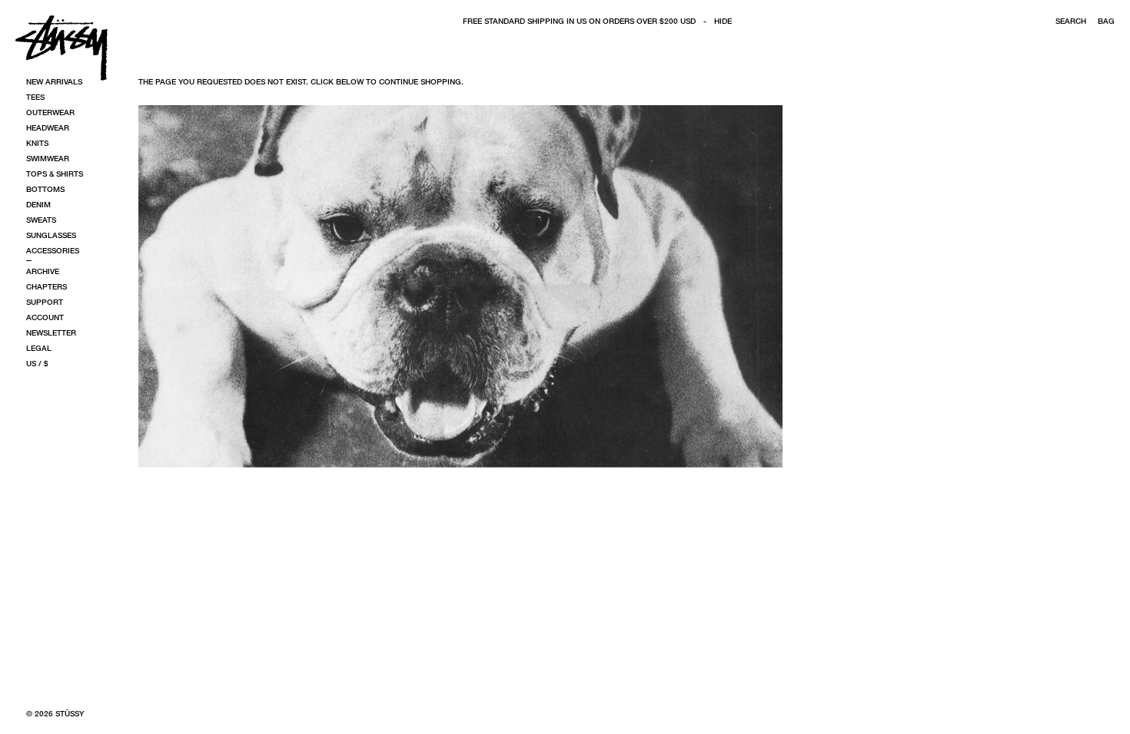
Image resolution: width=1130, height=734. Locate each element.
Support (44, 301)
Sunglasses (51, 235)
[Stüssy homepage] (61, 47)
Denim (38, 204)
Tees (35, 96)
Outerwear (50, 112)
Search (1070, 20)
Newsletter (51, 332)
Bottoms (45, 188)
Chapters (46, 286)
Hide (723, 20)
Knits (37, 142)
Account (45, 317)
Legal (39, 347)
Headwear (47, 127)
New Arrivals (54, 81)
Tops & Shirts (54, 173)
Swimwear (47, 158)
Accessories (52, 250)
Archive (42, 271)
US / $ (37, 363)
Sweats (41, 219)
